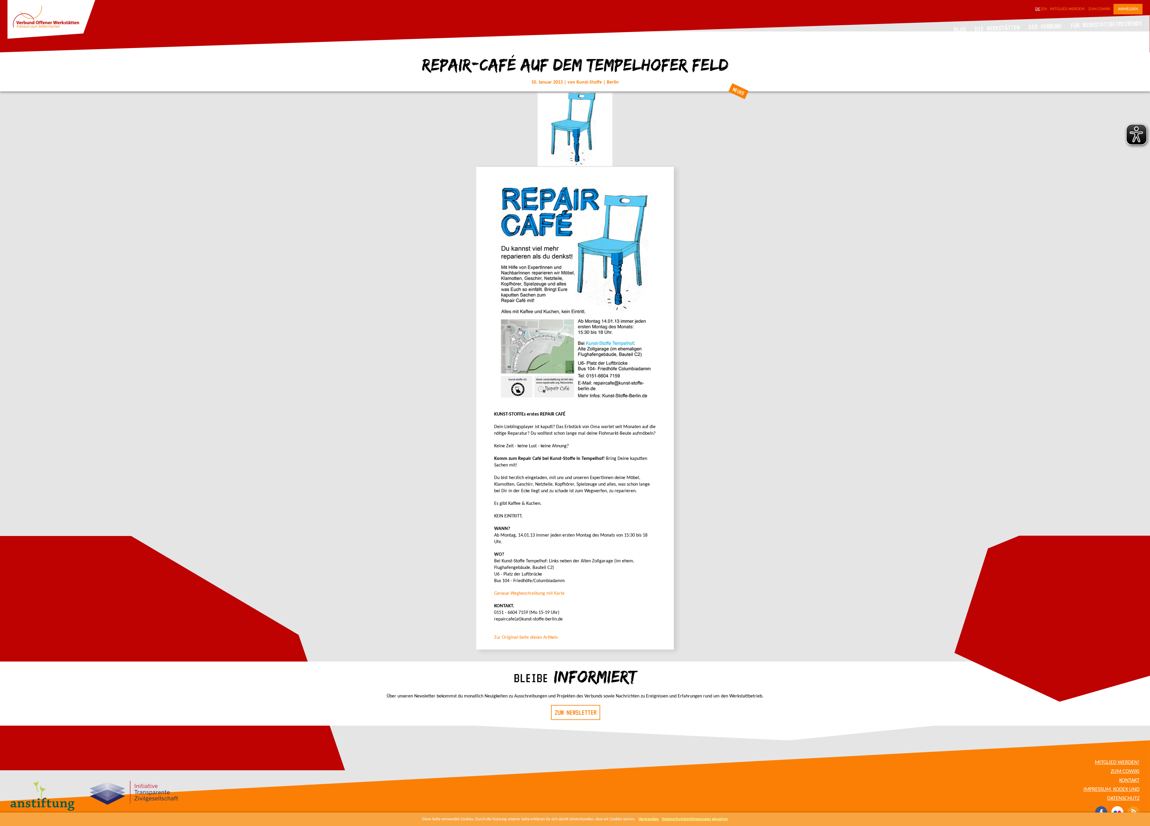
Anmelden (1128, 9)
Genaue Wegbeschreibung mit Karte (529, 593)
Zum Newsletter (576, 712)
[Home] (51, 37)
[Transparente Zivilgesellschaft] (134, 794)
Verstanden (648, 819)
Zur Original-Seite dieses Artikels (526, 637)
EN (1044, 9)
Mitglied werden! (1067, 9)
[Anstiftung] (42, 797)
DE (1037, 9)
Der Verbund (1045, 26)
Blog (960, 29)
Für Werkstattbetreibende (1106, 24)
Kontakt (1129, 780)
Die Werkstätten (997, 28)
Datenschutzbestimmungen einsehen (695, 819)
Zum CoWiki (1099, 9)
